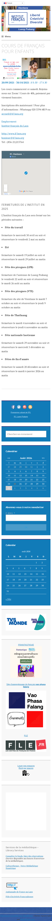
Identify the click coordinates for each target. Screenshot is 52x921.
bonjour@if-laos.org (13, 137)
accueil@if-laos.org (12, 113)
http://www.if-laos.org (14, 133)
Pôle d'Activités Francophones (19, 896)
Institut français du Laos (15, 125)
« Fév (8, 599)
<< (8, 458)
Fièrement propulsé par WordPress (16, 915)
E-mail (10, 513)
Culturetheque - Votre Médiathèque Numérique (22, 867)
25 (15, 483)
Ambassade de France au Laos (19, 891)
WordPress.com (27, 919)
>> (43, 458)
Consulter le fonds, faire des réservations (24, 856)
